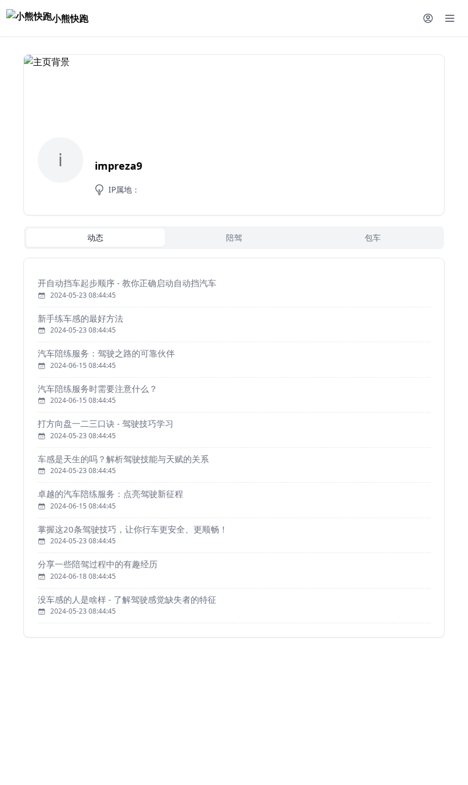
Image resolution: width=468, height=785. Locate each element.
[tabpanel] (234, 447)
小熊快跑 (70, 18)
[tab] (95, 238)
